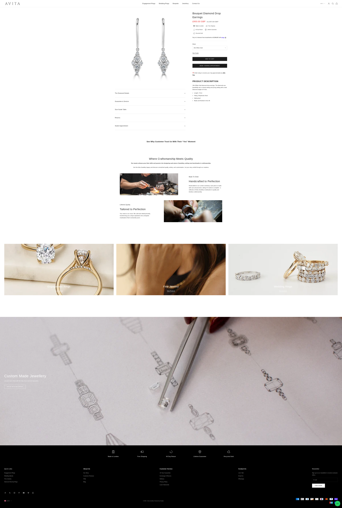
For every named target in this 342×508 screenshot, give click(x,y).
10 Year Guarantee (165, 473)
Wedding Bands (8, 476)
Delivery (162, 479)
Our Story (86, 473)
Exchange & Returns (165, 476)
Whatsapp (241, 479)
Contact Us (196, 3)
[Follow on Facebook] (5, 493)
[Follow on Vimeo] (28, 493)
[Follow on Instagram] (14, 493)
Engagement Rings (148, 3)
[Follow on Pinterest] (19, 493)
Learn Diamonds (164, 484)
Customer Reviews (88, 476)
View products (283, 291)
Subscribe (318, 485)
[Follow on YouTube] (24, 493)
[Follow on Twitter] (10, 493)
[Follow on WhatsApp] (33, 493)
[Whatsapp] (337, 503)
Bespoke (176, 3)
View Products (59, 291)
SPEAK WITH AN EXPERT (15, 386)
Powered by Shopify (159, 500)
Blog (84, 481)
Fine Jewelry (7, 479)
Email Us (240, 476)
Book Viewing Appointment (210, 65)
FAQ (84, 479)
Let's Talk (241, 473)
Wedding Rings (164, 3)
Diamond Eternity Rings (11, 481)
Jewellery (185, 3)
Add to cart (209, 59)
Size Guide (195, 53)
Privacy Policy (163, 481)
